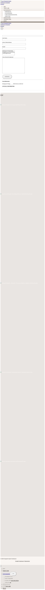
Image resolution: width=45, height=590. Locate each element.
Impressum (21, 561)
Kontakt (17, 561)
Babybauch (8, 11)
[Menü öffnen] (1, 28)
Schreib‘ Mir (7, 19)
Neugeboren (8, 13)
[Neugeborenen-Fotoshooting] (8, 52)
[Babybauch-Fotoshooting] (8, 51)
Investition (7, 17)
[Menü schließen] (0, 566)
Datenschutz (27, 561)
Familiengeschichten (11, 14)
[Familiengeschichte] (8, 53)
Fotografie (6, 574)
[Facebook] (2, 95)
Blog (5, 20)
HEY (5, 6)
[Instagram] (1, 95)
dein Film (7, 16)
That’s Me (6, 8)
